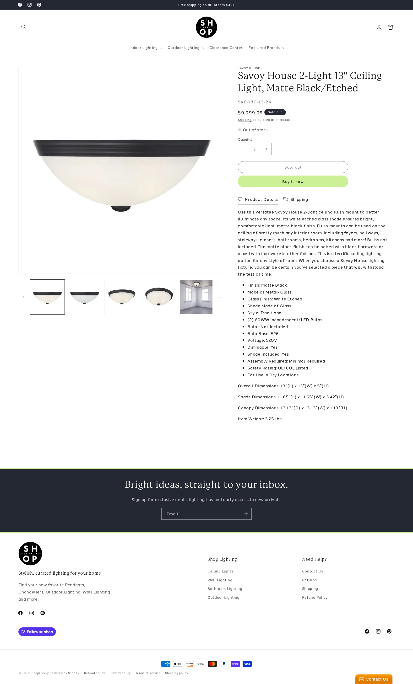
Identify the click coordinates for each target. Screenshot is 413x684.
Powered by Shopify (64, 673)
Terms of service (148, 673)
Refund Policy (315, 596)
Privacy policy (120, 673)
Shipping (245, 120)
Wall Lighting (219, 579)
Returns (309, 579)
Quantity (245, 139)
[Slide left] (23, 297)
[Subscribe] (245, 514)
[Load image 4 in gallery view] (159, 297)
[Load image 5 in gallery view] (196, 297)
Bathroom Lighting (224, 588)
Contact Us (312, 570)
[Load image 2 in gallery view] (84, 297)
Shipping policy (176, 673)
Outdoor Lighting (223, 596)
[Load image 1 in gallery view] (47, 297)
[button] (23, 27)
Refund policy (94, 673)
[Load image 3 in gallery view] (121, 297)
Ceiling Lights (220, 570)
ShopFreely (40, 673)
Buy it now (293, 181)
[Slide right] (220, 297)
